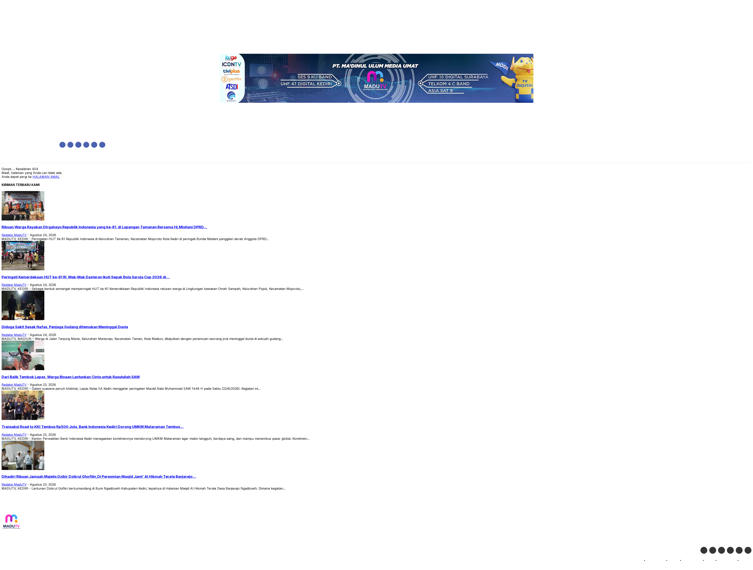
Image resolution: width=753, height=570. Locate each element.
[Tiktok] (739, 550)
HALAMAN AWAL (46, 177)
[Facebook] (62, 145)
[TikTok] (86, 145)
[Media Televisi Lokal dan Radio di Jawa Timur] (11, 522)
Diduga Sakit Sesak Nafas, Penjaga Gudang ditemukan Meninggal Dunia (65, 327)
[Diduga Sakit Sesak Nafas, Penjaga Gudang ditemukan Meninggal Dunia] (23, 319)
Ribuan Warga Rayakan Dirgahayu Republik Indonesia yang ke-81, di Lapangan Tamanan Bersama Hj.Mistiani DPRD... (104, 227)
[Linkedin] (78, 145)
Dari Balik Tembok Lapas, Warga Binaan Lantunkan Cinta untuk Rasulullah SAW (71, 377)
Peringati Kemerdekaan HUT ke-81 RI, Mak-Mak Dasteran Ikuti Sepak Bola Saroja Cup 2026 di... (86, 277)
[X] (94, 145)
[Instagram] (70, 145)
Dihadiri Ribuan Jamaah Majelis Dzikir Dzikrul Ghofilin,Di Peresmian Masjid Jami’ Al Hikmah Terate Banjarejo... (99, 476)
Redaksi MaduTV (14, 235)
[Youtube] (102, 145)
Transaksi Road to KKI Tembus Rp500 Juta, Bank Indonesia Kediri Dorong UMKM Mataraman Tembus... (93, 426)
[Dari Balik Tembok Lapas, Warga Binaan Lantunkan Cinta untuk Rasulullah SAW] (23, 369)
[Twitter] (712, 550)
